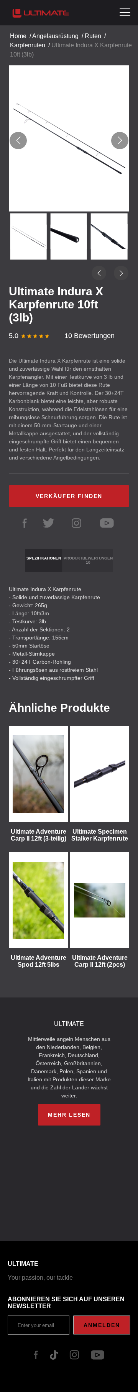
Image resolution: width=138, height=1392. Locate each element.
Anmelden (102, 1325)
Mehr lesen (69, 1115)
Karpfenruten (27, 45)
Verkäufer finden (69, 496)
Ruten (93, 36)
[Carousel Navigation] (69, 140)
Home (18, 36)
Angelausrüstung (55, 36)
